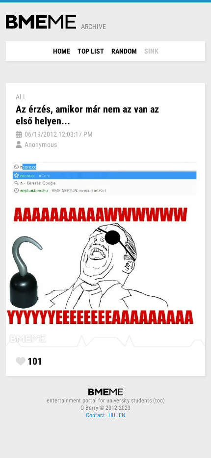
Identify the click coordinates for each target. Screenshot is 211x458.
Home (61, 51)
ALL (21, 97)
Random (124, 51)
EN (122, 415)
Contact (95, 415)
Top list (91, 51)
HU (111, 415)
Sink (151, 51)
